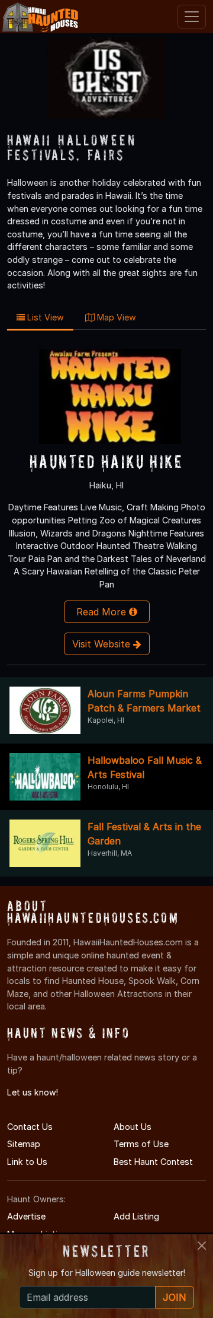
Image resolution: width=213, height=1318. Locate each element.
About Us (132, 1127)
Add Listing (136, 1216)
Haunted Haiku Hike (106, 461)
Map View (115, 317)
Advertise (26, 1216)
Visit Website (102, 644)
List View (44, 317)
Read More (102, 612)
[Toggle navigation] (192, 16)
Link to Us (27, 1162)
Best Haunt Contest (153, 1162)
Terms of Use (141, 1144)
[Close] (201, 1245)
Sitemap (23, 1144)
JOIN (174, 1297)
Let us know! (32, 1092)
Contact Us (30, 1127)
